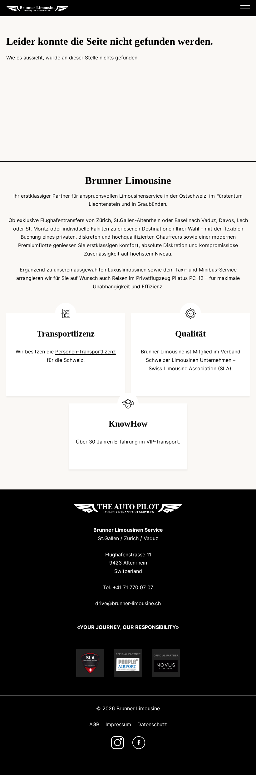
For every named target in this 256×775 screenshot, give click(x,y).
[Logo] (37, 8)
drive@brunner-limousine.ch (128, 603)
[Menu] (245, 8)
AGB (94, 724)
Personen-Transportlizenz (85, 351)
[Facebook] (138, 742)
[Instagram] (117, 742)
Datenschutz (152, 724)
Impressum (118, 724)
